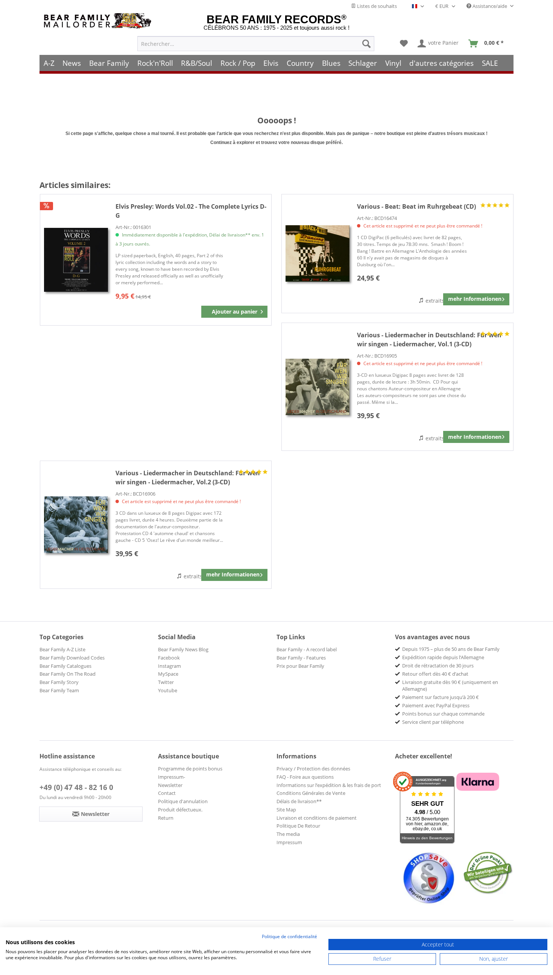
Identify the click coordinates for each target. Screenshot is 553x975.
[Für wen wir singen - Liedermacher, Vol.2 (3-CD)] (76, 525)
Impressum (289, 842)
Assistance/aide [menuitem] (489, 6)
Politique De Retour (298, 825)
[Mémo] (404, 43)
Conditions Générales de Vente (310, 793)
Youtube (167, 690)
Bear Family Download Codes (72, 657)
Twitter (166, 682)
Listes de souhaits (376, 6)
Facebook (169, 657)
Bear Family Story (59, 682)
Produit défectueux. (180, 809)
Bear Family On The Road (68, 673)
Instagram (169, 666)
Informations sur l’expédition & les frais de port (328, 785)
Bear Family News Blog (183, 649)
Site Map (286, 809)
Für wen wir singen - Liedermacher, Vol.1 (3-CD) (429, 339)
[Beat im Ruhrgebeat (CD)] (317, 253)
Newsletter (170, 785)
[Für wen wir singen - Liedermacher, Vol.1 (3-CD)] (317, 387)
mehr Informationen (474, 298)
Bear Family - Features (301, 657)
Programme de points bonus (190, 768)
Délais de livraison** (299, 801)
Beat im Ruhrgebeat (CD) (416, 206)
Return (165, 817)
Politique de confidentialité (289, 936)
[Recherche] (366, 43)
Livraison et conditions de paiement (316, 817)
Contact (167, 793)
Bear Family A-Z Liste (62, 649)
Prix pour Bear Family (300, 666)
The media (288, 834)
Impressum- (171, 776)
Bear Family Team (59, 690)
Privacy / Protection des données (313, 768)
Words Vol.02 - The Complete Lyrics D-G (190, 211)
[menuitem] (255, 43)
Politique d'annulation (183, 801)
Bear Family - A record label (306, 649)
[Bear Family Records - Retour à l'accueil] (99, 21)
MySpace (168, 673)
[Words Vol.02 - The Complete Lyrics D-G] (76, 260)
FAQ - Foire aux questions (305, 776)
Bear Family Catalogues (65, 666)
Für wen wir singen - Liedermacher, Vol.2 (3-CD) (187, 477)
